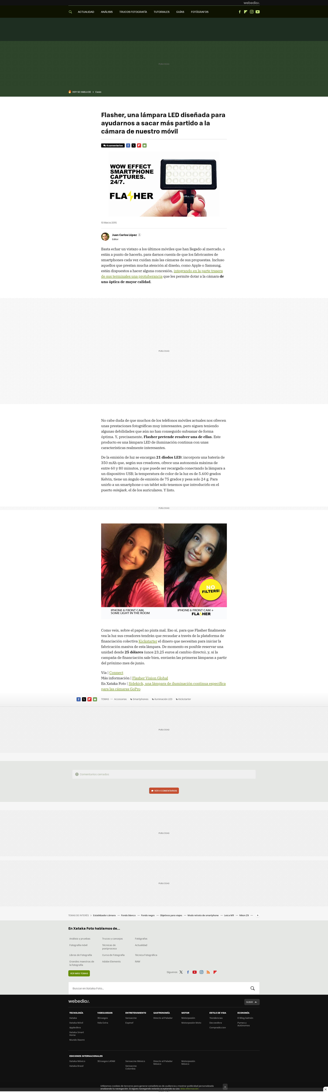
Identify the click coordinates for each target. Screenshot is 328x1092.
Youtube (258, 12)
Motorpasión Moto (191, 1022)
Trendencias (216, 1017)
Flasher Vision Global (150, 678)
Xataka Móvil (76, 1022)
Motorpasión (188, 1017)
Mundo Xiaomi (77, 1039)
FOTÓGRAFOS (199, 12)
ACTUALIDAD (86, 12)
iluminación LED (163, 699)
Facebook (240, 12)
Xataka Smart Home (76, 1034)
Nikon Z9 (244, 915)
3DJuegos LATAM (106, 1061)
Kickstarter (148, 641)
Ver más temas (79, 973)
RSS (208, 971)
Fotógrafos (141, 938)
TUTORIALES (161, 12)
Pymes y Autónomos (243, 1024)
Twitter (134, 145)
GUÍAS (180, 12)
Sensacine (131, 1017)
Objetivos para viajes (171, 915)
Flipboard (246, 12)
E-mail (144, 145)
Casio (98, 91)
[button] (126, 235)
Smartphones (140, 699)
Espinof (129, 1022)
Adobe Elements (111, 961)
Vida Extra (102, 1022)
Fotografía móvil (78, 945)
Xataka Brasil (76, 1065)
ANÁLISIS (107, 12)
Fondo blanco (128, 915)
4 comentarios (114, 145)
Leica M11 (229, 915)
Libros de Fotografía (80, 955)
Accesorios (120, 699)
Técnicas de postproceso (109, 946)
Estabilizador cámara (104, 915)
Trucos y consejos (112, 938)
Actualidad (141, 945)
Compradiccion (217, 1027)
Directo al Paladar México (163, 1062)
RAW (137, 961)
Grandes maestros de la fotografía (81, 963)
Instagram (252, 12)
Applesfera (75, 1027)
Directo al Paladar (163, 1017)
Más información (190, 1088)
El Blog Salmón (245, 1017)
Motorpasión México (188, 1062)
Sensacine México (135, 1061)
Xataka (73, 1017)
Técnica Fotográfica (146, 955)
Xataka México (77, 1061)
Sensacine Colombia (131, 1067)
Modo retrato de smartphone (203, 915)
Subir (249, 1002)
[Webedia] (252, 3)
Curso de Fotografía (113, 955)
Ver (165, 790)
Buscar (253, 988)
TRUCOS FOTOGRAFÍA (133, 12)
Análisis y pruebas (79, 938)
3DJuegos (102, 1017)
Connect (116, 672)
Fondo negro (148, 915)
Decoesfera (215, 1022)
